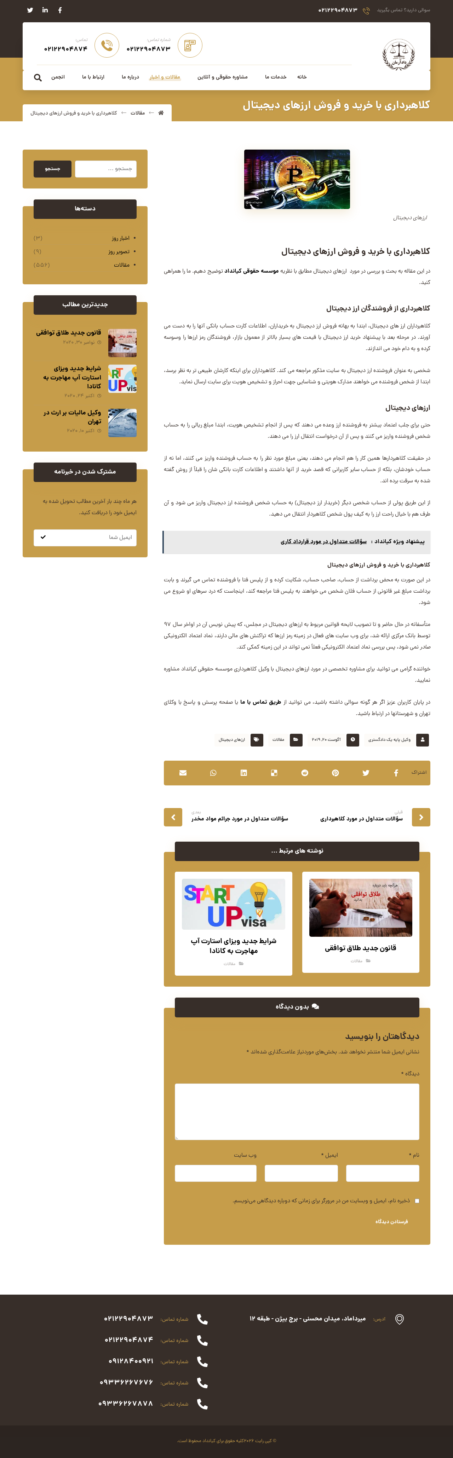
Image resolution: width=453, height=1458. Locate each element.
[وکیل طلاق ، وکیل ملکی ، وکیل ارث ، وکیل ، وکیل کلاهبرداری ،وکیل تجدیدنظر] (398, 54)
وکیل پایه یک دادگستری (389, 740)
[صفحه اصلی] (161, 113)
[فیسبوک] (60, 10)
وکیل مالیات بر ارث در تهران (72, 417)
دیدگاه (410, 1074)
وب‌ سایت (245, 1155)
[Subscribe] (43, 537)
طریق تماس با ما (261, 702)
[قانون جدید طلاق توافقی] (122, 343)
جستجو (52, 169)
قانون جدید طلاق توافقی (68, 333)
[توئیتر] (30, 10)
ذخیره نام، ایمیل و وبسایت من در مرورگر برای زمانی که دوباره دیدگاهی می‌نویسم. (321, 1201)
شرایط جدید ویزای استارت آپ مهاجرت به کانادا (72, 378)
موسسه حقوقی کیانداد (251, 271)
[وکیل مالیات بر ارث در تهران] (122, 423)
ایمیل (329, 1155)
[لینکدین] (45, 10)
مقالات (278, 740)
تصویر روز (119, 252)
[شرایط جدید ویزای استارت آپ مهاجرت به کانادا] (122, 379)
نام (414, 1155)
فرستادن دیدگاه (391, 1222)
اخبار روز (121, 238)
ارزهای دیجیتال (232, 740)
